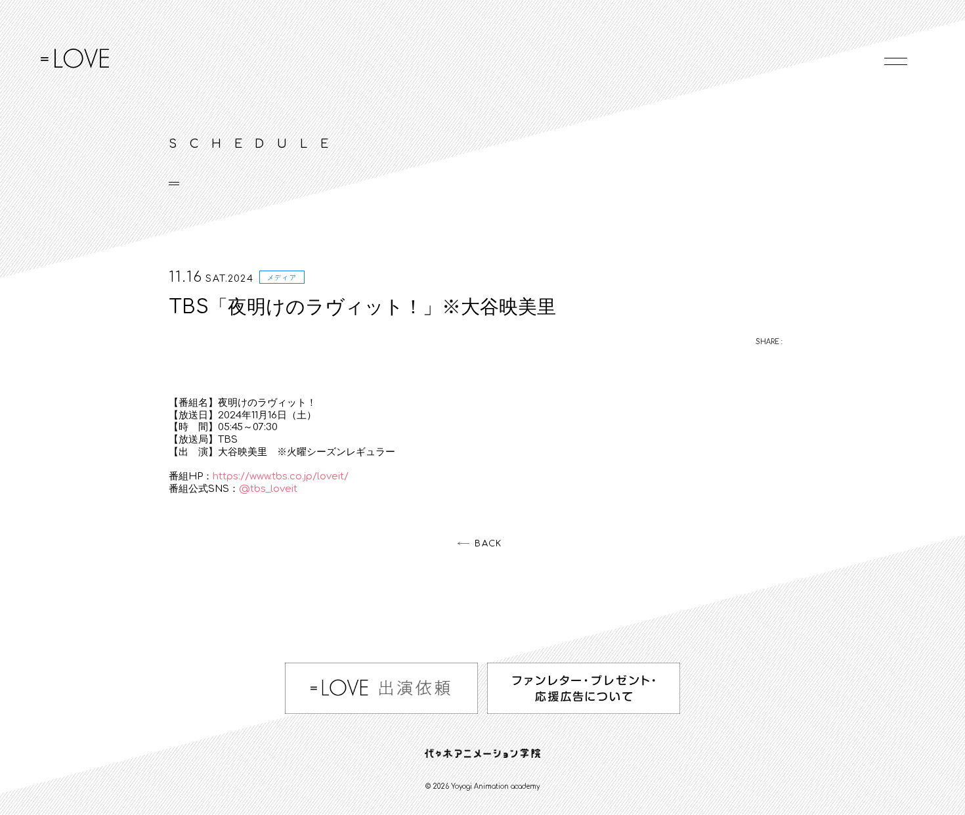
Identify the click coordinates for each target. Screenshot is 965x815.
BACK (488, 543)
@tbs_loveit (268, 489)
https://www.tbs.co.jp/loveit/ (281, 476)
